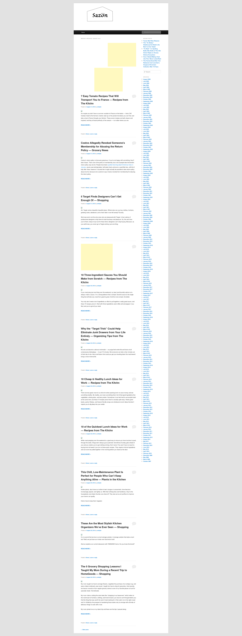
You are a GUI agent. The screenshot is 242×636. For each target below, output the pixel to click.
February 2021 (147, 211)
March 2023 (146, 161)
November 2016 (147, 313)
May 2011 (146, 441)
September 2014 (148, 365)
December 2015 (147, 335)
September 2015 (148, 341)
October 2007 (147, 461)
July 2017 (146, 297)
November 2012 (147, 409)
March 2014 (146, 377)
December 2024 (147, 119)
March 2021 (146, 209)
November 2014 (147, 361)
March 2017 (146, 305)
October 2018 (147, 267)
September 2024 (148, 125)
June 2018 (146, 275)
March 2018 (146, 281)
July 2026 (146, 81)
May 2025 (146, 109)
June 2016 (146, 323)
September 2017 (148, 293)
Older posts (85, 629)
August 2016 (146, 319)
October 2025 (147, 99)
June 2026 (146, 83)
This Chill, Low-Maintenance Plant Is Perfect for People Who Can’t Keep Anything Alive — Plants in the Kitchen (103, 475)
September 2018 (148, 269)
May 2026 (146, 85)
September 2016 (148, 317)
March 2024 (146, 137)
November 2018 (147, 265)
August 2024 (146, 127)
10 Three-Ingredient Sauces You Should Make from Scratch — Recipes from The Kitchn (104, 278)
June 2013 (146, 395)
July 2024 (146, 129)
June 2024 (146, 131)
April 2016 (146, 327)
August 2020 (146, 223)
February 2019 (147, 259)
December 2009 (147, 455)
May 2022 (146, 181)
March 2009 (146, 459)
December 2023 (147, 143)
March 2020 (146, 233)
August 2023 (146, 151)
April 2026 (146, 87)
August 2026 (146, 79)
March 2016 (146, 329)
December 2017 (147, 287)
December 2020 (147, 215)
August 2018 (146, 271)
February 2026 (147, 91)
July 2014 (146, 369)
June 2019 (146, 251)
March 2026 (146, 89)
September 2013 (148, 389)
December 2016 (147, 311)
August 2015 (146, 343)
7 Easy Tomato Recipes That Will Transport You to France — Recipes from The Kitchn (104, 99)
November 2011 (147, 433)
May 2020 (146, 229)
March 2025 (146, 113)
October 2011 (147, 435)
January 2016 (147, 333)
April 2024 (146, 135)
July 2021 (146, 201)
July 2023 (146, 153)
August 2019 (146, 247)
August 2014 (146, 367)
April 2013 (146, 399)
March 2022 (146, 185)
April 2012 (146, 423)
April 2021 (146, 207)
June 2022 (146, 179)
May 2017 (146, 301)
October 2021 (147, 195)
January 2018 (147, 285)
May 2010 (146, 449)
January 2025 (147, 117)
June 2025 (146, 107)
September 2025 (148, 101)
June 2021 (146, 203)
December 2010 (147, 445)
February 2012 (147, 427)
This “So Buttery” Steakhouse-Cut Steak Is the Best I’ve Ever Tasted (151, 45)
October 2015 (147, 339)
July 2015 (146, 345)
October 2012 (147, 411)
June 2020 (146, 227)
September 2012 (148, 413)
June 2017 (146, 299)
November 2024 (147, 121)
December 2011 (147, 431)
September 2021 (148, 197)
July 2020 (146, 225)
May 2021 (146, 205)
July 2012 (146, 417)
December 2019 (147, 239)
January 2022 (147, 189)
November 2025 (147, 97)
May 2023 (146, 157)
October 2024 (147, 123)
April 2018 (146, 279)
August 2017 (146, 295)
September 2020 (148, 221)
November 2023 (147, 145)
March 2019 (146, 257)
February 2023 (147, 163)
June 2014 (146, 371)
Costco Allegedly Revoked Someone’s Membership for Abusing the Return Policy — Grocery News (103, 146)
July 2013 (146, 393)
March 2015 (146, 353)
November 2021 (147, 193)
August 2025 (146, 103)
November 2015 (147, 337)
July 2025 (146, 105)
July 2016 (146, 321)
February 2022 (147, 187)
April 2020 (146, 231)
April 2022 (146, 183)
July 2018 (146, 273)
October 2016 (147, 315)
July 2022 (146, 177)
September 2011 (148, 437)
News (87, 134)
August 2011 (146, 439)
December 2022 (147, 167)
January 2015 (147, 357)
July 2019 (146, 249)
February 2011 (147, 443)
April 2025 (146, 111)
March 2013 (146, 401)
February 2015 (147, 355)
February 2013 (147, 403)
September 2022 (148, 173)
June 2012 (146, 419)
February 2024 (147, 139)
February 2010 (147, 453)
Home (83, 32)
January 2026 (147, 93)
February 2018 (147, 283)
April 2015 (146, 351)
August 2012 (146, 415)
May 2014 (146, 373)
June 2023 (146, 155)
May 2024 (146, 133)
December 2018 (147, 263)
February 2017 (147, 307)
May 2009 (146, 457)
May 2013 (146, 397)
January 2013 (147, 405)
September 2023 (148, 149)
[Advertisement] (122, 55)
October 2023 (147, 147)
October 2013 (147, 387)
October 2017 (147, 291)
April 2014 (146, 375)
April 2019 (146, 255)
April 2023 (146, 159)
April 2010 (146, 451)
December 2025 (147, 95)
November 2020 (147, 217)
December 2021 (147, 191)
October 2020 (147, 219)
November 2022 (147, 169)
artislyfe (99, 107)
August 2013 (146, 391)
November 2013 (147, 385)
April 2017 (146, 303)
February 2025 (147, 115)
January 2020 (147, 237)
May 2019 (146, 253)
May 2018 (146, 277)
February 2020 (147, 235)
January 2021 (147, 213)
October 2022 (147, 171)
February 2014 (147, 379)
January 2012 (147, 429)
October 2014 (147, 363)
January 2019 (147, 261)
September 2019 (148, 245)
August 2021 (146, 199)
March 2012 (146, 425)
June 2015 (146, 347)
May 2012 (146, 421)
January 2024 (147, 141)
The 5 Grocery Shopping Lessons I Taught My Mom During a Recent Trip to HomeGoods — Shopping (104, 570)
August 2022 (146, 175)
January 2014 (147, 381)
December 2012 (147, 407)
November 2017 (147, 289)
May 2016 (146, 325)
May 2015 (146, 349)
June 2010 (146, 447)
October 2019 (147, 243)
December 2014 (147, 359)
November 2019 (147, 241)
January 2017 (147, 309)
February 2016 (147, 331)
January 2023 (147, 165)
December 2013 (147, 383)
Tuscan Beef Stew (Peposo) (151, 41)
